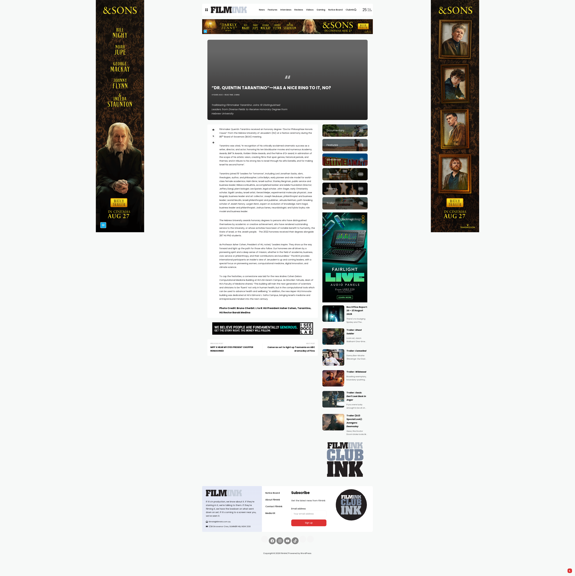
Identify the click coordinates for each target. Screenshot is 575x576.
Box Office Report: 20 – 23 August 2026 (356, 311)
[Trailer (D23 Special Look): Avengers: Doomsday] (333, 422)
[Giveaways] (345, 160)
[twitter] (213, 136)
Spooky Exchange (242, 560)
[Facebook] (272, 540)
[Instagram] (279, 540)
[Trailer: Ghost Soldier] (333, 336)
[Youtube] (287, 540)
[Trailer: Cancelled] (333, 357)
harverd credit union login (234, 564)
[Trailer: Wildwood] (333, 378)
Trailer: (356, 350)
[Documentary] (345, 130)
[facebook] (213, 129)
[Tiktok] (295, 540)
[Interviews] (345, 174)
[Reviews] (345, 189)
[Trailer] (345, 203)
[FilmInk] (229, 10)
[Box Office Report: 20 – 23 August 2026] (333, 313)
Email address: (298, 508)
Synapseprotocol (211, 560)
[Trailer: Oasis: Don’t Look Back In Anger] (333, 399)
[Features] (345, 145)
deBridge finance (211, 564)
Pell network (226, 560)
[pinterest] (213, 142)
